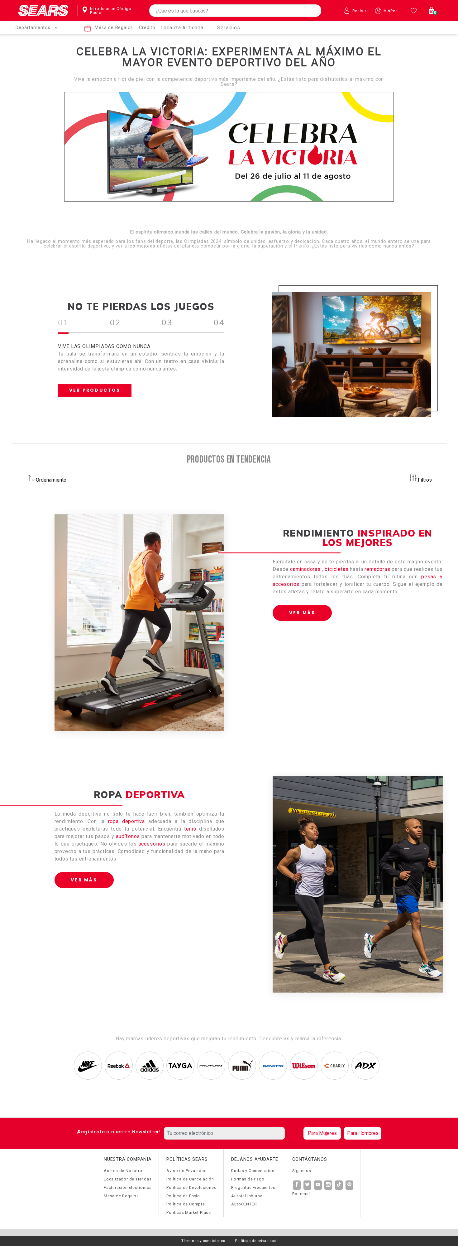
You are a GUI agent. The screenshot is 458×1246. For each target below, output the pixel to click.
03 (167, 322)
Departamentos (33, 27)
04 (219, 322)
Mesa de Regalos (114, 27)
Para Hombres (363, 1133)
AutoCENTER (244, 1204)
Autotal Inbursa (246, 1196)
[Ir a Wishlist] (414, 10)
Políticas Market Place (188, 1212)
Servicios (228, 28)
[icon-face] (297, 1185)
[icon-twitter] (307, 1185)
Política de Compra (185, 1204)
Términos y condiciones (203, 1241)
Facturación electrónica (127, 1187)
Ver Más (302, 613)
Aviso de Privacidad (186, 1170)
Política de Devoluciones (191, 1187)
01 (63, 322)
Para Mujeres (322, 1133)
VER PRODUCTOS (95, 390)
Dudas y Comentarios (252, 1170)
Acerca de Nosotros (124, 1170)
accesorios (152, 844)
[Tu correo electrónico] (232, 1133)
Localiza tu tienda (181, 28)
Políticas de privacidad (255, 1241)
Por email (301, 1193)
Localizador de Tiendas (128, 1179)
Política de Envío (183, 1196)
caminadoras (306, 569)
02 (115, 322)
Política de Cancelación (190, 1179)
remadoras (377, 569)
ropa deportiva (126, 821)
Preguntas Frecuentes (253, 1187)
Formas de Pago (247, 1179)
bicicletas (337, 569)
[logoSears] (43, 11)
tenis (190, 829)
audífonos (128, 836)
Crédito (147, 27)
